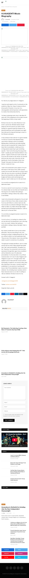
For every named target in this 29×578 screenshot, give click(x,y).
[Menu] (2, 2)
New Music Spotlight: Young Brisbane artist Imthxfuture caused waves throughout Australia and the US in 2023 (17, 540)
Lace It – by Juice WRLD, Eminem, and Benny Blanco (18, 456)
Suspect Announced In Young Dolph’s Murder (17, 479)
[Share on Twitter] (5, 25)
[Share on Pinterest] (21, 25)
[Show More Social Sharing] (26, 25)
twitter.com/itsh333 (11, 284)
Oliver (4, 513)
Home (2, 6)
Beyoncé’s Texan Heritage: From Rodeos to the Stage (18, 463)
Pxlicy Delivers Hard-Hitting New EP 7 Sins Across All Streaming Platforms (13, 351)
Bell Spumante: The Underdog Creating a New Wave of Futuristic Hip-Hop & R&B (14, 329)
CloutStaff (8, 19)
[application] (14, 440)
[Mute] (23, 445)
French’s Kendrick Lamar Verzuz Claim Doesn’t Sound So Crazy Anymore (18, 532)
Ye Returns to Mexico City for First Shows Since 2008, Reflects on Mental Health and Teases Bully (18, 524)
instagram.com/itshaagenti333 (10, 281)
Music (3, 10)
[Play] (3, 445)
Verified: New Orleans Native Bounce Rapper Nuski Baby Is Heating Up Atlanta (17, 472)
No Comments (5, 21)
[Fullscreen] (25, 445)
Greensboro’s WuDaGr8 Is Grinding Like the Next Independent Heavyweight (13, 373)
